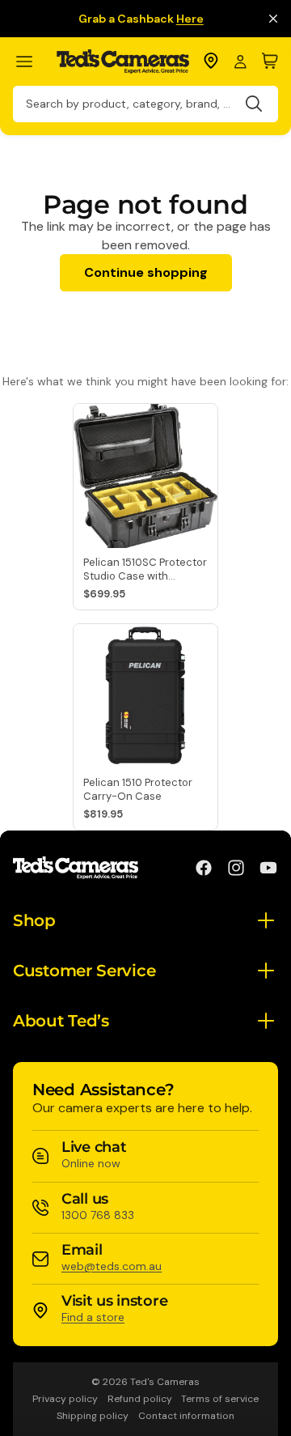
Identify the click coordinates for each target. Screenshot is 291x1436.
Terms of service (220, 1398)
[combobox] (145, 104)
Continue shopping (146, 272)
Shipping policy (93, 1415)
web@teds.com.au (111, 1266)
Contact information (186, 1415)
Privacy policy (65, 1398)
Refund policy (140, 1398)
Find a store (92, 1317)
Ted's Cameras (165, 1381)
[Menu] (31, 62)
